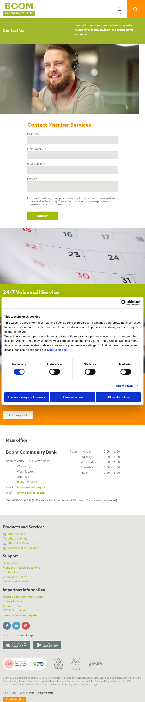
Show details (124, 385)
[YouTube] (17, 625)
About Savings (17, 539)
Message (33, 179)
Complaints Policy (15, 577)
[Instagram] (26, 625)
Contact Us (10, 572)
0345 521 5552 (27, 482)
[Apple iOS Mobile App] (16, 645)
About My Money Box (22, 543)
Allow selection (72, 397)
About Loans (16, 534)
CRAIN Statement (14, 610)
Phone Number (36, 149)
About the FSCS (13, 606)
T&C (14, 692)
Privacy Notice (12, 601)
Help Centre (11, 563)
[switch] (54, 372)
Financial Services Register (20, 615)
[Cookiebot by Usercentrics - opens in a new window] (124, 303)
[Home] (16, 9)
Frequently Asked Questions (21, 568)
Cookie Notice (57, 349)
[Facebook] (7, 625)
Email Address (36, 164)
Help (5, 692)
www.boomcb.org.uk (31, 493)
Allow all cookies (118, 397)
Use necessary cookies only (26, 397)
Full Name (34, 133)
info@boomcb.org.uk (31, 487)
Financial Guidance (15, 581)
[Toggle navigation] (119, 9)
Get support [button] (18, 415)
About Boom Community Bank (23, 597)
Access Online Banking (23, 548)
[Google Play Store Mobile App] (47, 645)
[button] (136, 9)
